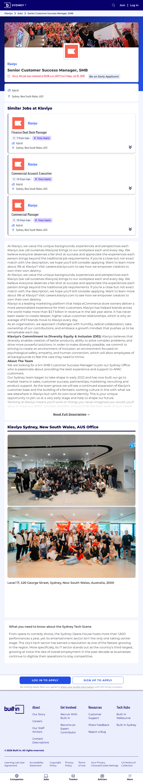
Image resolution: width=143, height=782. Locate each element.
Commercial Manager (25, 214)
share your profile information (77, 687)
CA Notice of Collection (128, 764)
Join (122, 5)
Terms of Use (81, 764)
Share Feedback (98, 725)
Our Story (38, 714)
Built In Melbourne (124, 716)
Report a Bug (97, 731)
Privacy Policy (69, 764)
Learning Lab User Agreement (14, 764)
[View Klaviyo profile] (71, 34)
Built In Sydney (126, 725)
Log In (134, 5)
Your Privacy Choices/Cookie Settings (104, 764)
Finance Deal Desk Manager (29, 132)
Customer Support (94, 716)
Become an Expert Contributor (68, 728)
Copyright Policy (55, 764)
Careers (37, 721)
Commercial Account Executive (32, 173)
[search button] (113, 5)
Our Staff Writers (38, 729)
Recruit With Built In (69, 716)
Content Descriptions (40, 740)
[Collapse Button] (130, 147)
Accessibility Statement (36, 764)
